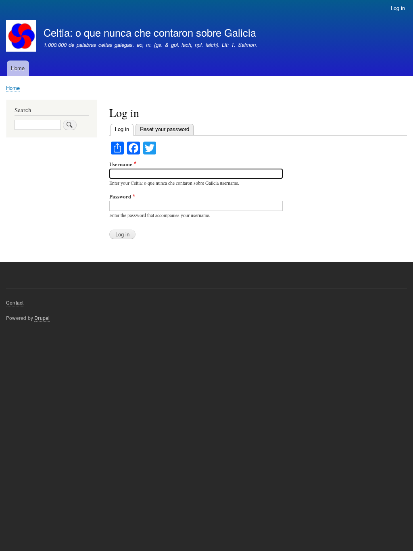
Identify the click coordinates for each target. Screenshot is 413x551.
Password (120, 196)
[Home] (21, 37)
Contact (14, 302)
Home (18, 68)
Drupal (42, 317)
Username (120, 164)
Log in (398, 8)
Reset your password (164, 129)
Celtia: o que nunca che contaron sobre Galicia (150, 32)
